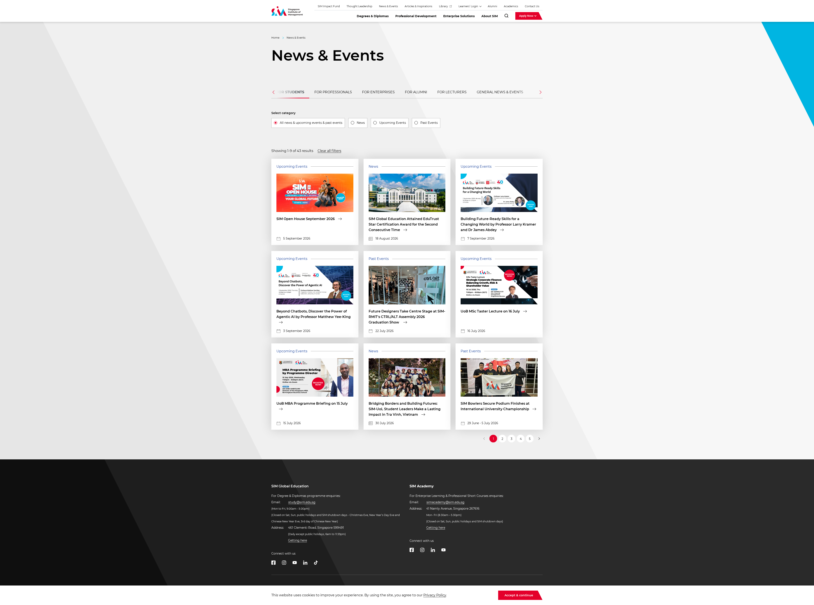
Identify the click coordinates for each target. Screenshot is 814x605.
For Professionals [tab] (333, 92)
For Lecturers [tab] (452, 92)
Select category (283, 113)
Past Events (429, 123)
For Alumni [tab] (416, 92)
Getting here (297, 540)
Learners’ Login (469, 6)
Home (275, 37)
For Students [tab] (290, 92)
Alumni (492, 6)
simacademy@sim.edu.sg (445, 502)
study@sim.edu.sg (301, 502)
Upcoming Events (392, 123)
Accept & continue (519, 595)
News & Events (388, 6)
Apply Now (526, 15)
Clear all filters (329, 151)
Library (444, 6)
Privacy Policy (434, 595)
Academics (511, 6)
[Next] (539, 438)
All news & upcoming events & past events (311, 123)
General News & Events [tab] (500, 92)
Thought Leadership (359, 6)
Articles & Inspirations (418, 6)
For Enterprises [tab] (378, 92)
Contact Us (532, 6)
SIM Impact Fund (329, 6)
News (361, 123)
